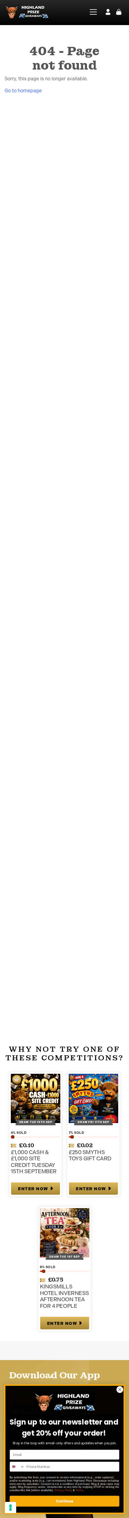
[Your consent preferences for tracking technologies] (10, 1507)
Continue (64, 1501)
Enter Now (33, 1188)
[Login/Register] (108, 12)
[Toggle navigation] (91, 12)
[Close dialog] (120, 1389)
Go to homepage (23, 90)
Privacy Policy (63, 1490)
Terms (79, 1490)
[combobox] (17, 1466)
